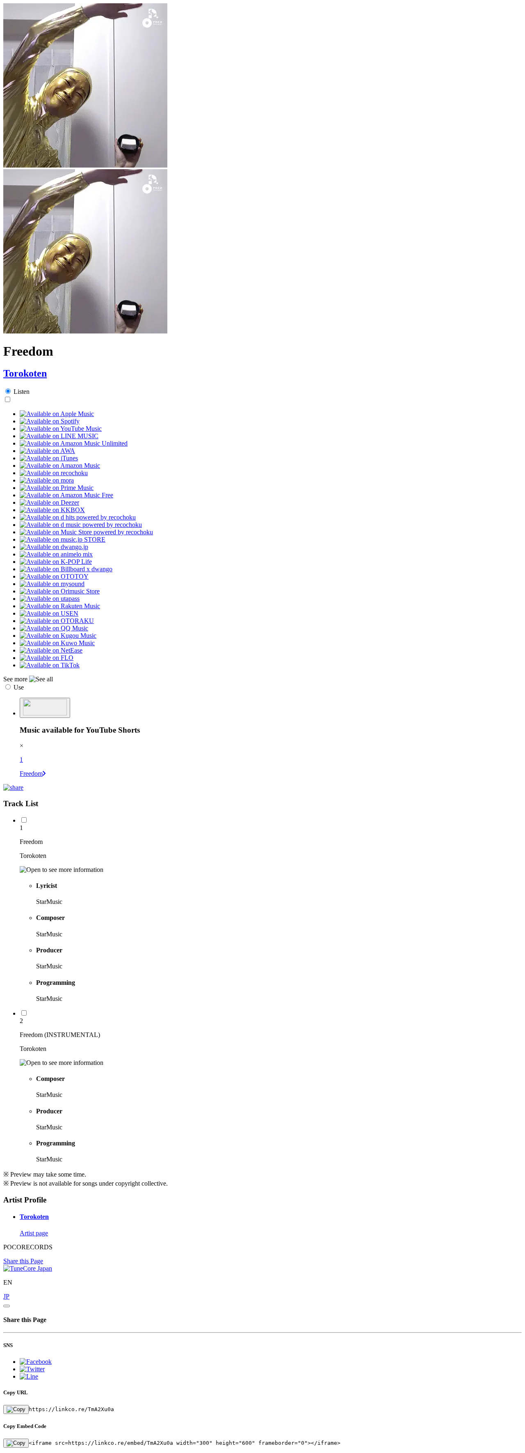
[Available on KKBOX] (52, 509)
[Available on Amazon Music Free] (66, 495)
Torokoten (25, 373)
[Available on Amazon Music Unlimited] (74, 443)
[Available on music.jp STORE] (62, 539)
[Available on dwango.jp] (54, 546)
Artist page (34, 1233)
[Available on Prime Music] (57, 487)
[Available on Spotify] (50, 421)
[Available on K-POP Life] (56, 561)
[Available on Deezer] (49, 502)
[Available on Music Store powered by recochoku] (86, 532)
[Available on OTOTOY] (54, 576)
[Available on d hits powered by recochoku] (78, 517)
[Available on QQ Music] (54, 628)
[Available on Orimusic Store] (60, 591)
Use (19, 687)
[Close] (6, 1306)
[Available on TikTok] (50, 665)
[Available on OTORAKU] (57, 620)
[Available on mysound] (52, 583)
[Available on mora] (47, 480)
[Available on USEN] (49, 613)
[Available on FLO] (46, 657)
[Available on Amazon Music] (60, 465)
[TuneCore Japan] (27, 1268)
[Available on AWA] (47, 450)
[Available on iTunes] (49, 458)
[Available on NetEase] (51, 650)
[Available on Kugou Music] (58, 635)
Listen (22, 391)
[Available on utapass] (50, 598)
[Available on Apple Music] (57, 413)
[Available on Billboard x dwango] (66, 569)
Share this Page (23, 1261)
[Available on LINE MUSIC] (59, 435)
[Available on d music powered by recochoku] (81, 524)
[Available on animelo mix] (56, 554)
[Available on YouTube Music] (61, 428)
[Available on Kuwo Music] (57, 642)
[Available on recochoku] (54, 472)
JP (6, 1296)
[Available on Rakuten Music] (60, 605)
